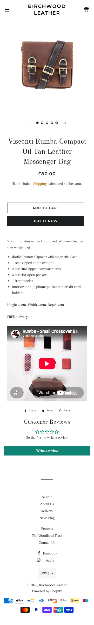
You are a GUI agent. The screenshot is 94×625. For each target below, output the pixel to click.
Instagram (49, 560)
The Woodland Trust (47, 535)
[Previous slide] (29, 122)
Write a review (47, 451)
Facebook (49, 553)
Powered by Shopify (47, 591)
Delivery (47, 511)
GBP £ (44, 573)
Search (47, 497)
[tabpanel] (47, 64)
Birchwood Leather (47, 9)
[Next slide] (64, 122)
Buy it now (46, 221)
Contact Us (47, 542)
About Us (47, 504)
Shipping (40, 183)
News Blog (47, 518)
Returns (47, 528)
